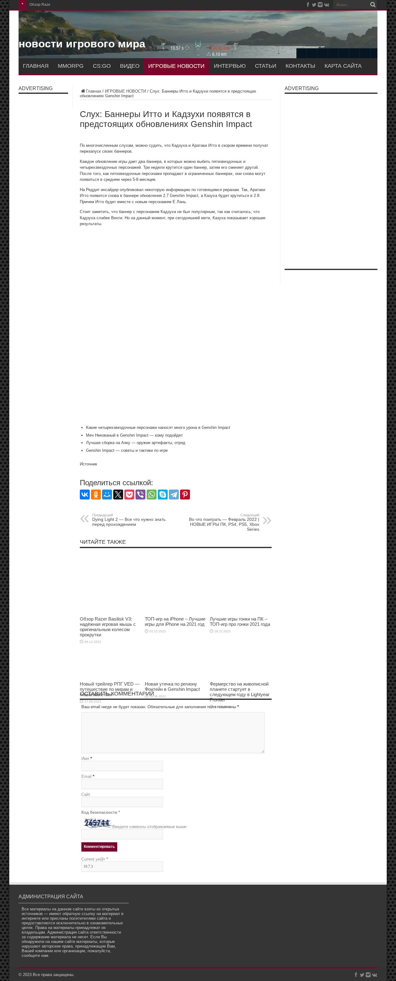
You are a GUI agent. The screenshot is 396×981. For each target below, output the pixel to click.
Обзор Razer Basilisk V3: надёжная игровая (67, 4)
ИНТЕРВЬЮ (230, 66)
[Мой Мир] (107, 494)
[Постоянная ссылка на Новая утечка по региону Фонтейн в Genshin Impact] (176, 676)
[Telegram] (174, 494)
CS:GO (102, 66)
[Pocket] (129, 494)
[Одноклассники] (96, 494)
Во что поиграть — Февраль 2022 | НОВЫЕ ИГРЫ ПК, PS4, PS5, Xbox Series (224, 522)
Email (86, 776)
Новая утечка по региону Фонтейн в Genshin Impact (172, 686)
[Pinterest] (185, 494)
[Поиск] (372, 4)
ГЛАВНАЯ (36, 66)
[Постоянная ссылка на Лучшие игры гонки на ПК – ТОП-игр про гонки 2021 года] (241, 611)
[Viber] (140, 494)
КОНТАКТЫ (300, 66)
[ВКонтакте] (85, 494)
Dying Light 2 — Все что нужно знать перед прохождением (129, 520)
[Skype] (163, 494)
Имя (85, 758)
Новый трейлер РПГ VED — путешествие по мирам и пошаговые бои (110, 689)
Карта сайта (343, 66)
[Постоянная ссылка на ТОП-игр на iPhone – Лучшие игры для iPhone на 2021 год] (176, 611)
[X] (118, 494)
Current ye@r (94, 859)
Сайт (85, 794)
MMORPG (71, 66)
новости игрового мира (82, 43)
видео (130, 66)
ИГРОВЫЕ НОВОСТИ (176, 66)
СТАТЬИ (265, 66)
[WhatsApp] (152, 494)
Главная (93, 91)
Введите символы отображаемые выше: (149, 826)
